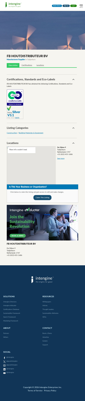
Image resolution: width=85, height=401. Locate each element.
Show (73, 80)
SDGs (44, 317)
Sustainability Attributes (50, 313)
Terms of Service (35, 391)
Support (45, 345)
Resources (48, 297)
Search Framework (9, 317)
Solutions (9, 297)
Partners (6, 333)
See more (60, 158)
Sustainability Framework (11, 313)
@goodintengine (11, 361)
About (6, 328)
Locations (40, 65)
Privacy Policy (50, 391)
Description (13, 65)
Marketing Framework (10, 321)
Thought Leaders (48, 309)
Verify (17, 118)
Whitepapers (46, 302)
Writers (5, 337)
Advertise (45, 337)
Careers (45, 341)
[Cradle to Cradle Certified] (15, 97)
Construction (12, 133)
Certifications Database (11, 309)
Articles (44, 305)
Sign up (66, 6)
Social (6, 352)
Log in (73, 6)
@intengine (10, 357)
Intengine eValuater (9, 305)
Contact (47, 328)
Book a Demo (47, 333)
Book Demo (57, 6)
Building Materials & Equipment (31, 133)
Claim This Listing (42, 197)
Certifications (27, 65)
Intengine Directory (9, 302)
